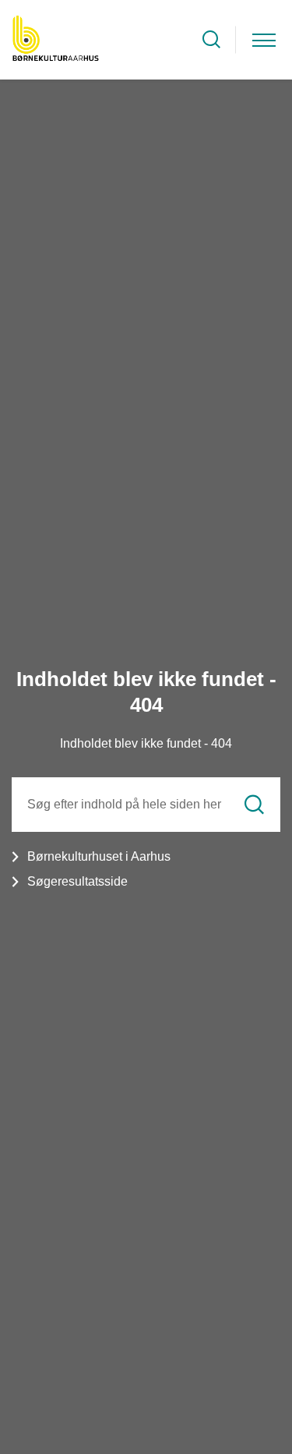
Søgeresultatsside (77, 881)
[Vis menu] (264, 39)
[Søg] (254, 805)
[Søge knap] (211, 39)
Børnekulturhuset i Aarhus (99, 856)
